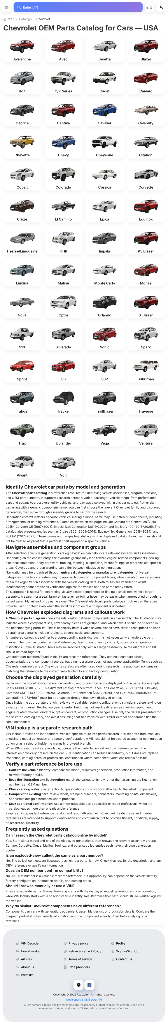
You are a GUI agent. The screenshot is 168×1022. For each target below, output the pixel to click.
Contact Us (124, 959)
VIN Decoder (30, 943)
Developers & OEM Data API (84, 999)
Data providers (79, 967)
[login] (161, 7)
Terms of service (80, 959)
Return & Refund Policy (84, 951)
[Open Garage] (149, 7)
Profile (120, 943)
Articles (26, 959)
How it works (30, 951)
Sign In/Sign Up (127, 951)
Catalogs (25, 19)
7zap (10, 19)
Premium (27, 975)
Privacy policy (78, 943)
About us (27, 967)
